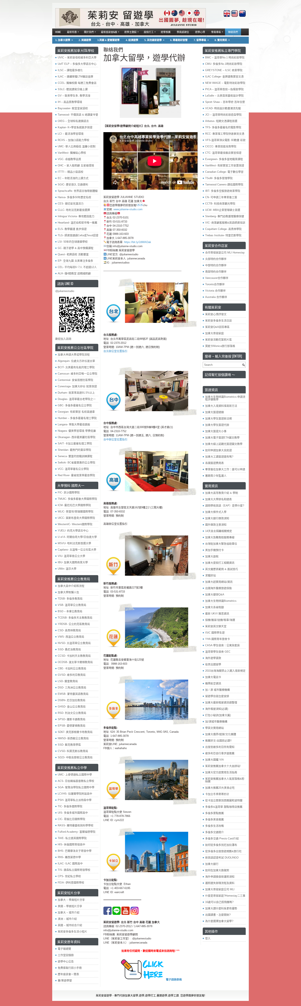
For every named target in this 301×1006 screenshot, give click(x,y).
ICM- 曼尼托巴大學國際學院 (74, 505)
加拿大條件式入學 (215, 511)
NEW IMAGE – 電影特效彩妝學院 (225, 82)
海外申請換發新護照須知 (219, 876)
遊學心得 (200, 32)
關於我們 (90, 32)
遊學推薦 (166, 32)
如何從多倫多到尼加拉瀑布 (221, 844)
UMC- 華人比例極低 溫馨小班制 (76, 146)
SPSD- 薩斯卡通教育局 (71, 719)
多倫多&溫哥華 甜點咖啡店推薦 (223, 806)
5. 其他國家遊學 (154, 40)
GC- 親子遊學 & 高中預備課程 (75, 248)
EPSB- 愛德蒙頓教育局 (71, 725)
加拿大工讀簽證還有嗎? (219, 456)
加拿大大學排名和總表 (218, 499)
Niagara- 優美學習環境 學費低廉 (77, 430)
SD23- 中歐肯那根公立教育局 (75, 757)
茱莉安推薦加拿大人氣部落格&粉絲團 (224, 780)
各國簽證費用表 (214, 462)
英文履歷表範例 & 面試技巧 (221, 569)
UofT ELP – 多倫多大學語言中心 (77, 63)
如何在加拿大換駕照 (217, 870)
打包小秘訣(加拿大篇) (218, 715)
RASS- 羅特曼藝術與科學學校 (75, 825)
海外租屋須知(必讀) (216, 708)
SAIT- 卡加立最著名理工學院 (75, 443)
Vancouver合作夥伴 (216, 277)
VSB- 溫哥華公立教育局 (72, 604)
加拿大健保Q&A (214, 594)
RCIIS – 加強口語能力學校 (73, 140)
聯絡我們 (233, 32)
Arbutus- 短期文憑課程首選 (221, 121)
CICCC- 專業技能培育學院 (220, 146)
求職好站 (210, 575)
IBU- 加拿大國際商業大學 (73, 562)
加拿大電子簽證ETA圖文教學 (222, 437)
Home (58, 32)
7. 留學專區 (201, 40)
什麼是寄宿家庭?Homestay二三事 (225, 895)
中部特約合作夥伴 (215, 265)
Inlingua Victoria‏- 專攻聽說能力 (76, 216)
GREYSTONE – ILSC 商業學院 (223, 70)
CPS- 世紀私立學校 (69, 876)
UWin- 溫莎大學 (67, 568)
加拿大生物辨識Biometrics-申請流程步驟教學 (225, 398)
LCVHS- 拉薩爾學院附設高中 (75, 793)
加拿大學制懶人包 (68, 592)
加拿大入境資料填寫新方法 (221, 405)
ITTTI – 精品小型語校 (70, 171)
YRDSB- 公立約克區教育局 (74, 624)
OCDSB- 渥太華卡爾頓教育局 (75, 662)
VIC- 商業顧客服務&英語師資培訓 (225, 222)
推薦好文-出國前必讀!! (218, 740)
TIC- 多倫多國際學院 (70, 806)
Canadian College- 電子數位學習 (224, 171)
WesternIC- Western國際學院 (75, 524)
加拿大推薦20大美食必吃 (220, 787)
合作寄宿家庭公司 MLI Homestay (225, 252)
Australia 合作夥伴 (216, 297)
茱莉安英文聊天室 (215, 626)
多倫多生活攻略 (214, 825)
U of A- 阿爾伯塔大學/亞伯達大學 (77, 536)
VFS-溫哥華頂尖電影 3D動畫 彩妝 (225, 140)
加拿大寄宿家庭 (214, 333)
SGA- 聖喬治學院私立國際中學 (76, 787)
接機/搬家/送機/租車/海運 (220, 619)
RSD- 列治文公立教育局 (72, 712)
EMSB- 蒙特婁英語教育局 (73, 693)
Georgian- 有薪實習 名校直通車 (76, 411)
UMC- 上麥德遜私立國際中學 (75, 774)
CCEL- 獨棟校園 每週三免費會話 (77, 82)
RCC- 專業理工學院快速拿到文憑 (224, 133)
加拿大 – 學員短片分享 (71, 899)
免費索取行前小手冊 (70, 967)
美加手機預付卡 (214, 550)
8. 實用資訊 (222, 40)
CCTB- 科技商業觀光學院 (220, 203)
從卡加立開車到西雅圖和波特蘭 (223, 800)
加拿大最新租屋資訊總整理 (221, 702)
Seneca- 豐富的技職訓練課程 (75, 456)
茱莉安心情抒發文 (215, 314)
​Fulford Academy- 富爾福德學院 (76, 831)
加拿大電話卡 (213, 677)
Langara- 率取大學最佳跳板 (74, 424)
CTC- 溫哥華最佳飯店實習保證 (223, 152)
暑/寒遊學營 (65, 980)
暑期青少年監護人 (215, 475)
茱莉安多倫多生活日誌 (218, 320)
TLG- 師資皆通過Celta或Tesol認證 (78, 235)
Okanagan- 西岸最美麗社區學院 (76, 437)
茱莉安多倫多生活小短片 (72, 931)
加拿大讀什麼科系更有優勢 (221, 908)
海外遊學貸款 (213, 658)
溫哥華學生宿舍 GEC (217, 651)
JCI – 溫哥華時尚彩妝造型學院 (223, 114)
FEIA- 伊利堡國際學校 (71, 882)
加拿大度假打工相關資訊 (219, 562)
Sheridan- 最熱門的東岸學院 (74, 449)
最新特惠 (73, 32)
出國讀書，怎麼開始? (218, 914)
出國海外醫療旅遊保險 (218, 588)
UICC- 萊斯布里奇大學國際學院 (76, 517)
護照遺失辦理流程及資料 (219, 883)
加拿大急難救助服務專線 (219, 537)
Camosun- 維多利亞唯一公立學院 (77, 373)
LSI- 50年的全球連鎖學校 (73, 241)
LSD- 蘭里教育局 (68, 681)
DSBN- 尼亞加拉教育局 (71, 700)
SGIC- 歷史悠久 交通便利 (73, 184)
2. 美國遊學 (85, 40)
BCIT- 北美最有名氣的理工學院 (76, 367)
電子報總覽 (64, 948)
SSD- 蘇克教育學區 (69, 744)
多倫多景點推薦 (214, 813)
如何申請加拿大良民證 (218, 450)
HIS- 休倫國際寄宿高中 (71, 844)
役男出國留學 (213, 664)
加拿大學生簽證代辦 (217, 424)
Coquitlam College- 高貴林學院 (223, 228)
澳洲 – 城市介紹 (67, 918)
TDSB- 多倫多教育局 (70, 598)
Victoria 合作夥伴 (215, 290)
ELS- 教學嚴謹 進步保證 (72, 228)
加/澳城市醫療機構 (216, 721)
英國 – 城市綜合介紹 (70, 925)
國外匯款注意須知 (215, 524)
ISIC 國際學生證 (215, 632)
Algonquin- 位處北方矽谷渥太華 (76, 360)
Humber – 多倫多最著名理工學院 (77, 418)
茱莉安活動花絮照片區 (218, 339)
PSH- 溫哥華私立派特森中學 (75, 800)
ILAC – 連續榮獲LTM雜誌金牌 (75, 76)
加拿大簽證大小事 (215, 431)
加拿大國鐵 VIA (214, 759)
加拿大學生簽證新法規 (218, 418)
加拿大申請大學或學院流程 (74, 354)
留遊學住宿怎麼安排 (217, 696)
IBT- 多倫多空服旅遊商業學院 (222, 190)
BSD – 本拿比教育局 (70, 611)
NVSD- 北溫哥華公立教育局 (74, 643)
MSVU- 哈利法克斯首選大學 (74, 543)
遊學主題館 (131, 32)
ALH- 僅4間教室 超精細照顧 (74, 273)
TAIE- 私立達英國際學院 (72, 838)
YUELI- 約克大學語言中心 (73, 530)
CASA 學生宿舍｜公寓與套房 (222, 645)
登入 (207, 938)
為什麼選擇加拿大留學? (219, 921)
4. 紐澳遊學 (132, 40)
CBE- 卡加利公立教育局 (72, 668)
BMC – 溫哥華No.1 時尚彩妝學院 (224, 57)
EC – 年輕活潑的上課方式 (73, 178)
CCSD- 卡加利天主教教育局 (74, 655)
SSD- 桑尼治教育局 (69, 649)
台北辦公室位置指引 (115, 351)
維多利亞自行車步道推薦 (219, 753)
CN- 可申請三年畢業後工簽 (221, 197)
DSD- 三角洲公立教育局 (72, 687)
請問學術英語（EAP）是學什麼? (224, 505)
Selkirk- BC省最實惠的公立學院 (76, 462)
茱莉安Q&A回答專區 (217, 326)
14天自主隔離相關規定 (218, 531)
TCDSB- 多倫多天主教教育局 (75, 617)
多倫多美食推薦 (214, 819)
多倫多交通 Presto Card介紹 (222, 838)
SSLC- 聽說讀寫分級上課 (73, 89)
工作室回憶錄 (66, 955)
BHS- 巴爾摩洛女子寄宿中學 (75, 850)
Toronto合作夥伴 (215, 284)
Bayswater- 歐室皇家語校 (73, 108)
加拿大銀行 (211, 863)
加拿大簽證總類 (214, 412)
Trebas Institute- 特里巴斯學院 (223, 235)
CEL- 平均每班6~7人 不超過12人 (77, 267)
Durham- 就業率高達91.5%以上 (76, 392)
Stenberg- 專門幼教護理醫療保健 (224, 216)
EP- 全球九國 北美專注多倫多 (75, 260)
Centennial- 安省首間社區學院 (75, 380)
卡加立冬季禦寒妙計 (217, 794)
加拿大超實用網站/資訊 (219, 581)
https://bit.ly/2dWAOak (137, 242)
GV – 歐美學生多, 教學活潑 (74, 95)
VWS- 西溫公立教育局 (71, 636)
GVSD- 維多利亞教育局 (72, 674)
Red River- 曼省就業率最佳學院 (76, 475)
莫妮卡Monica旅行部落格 (220, 345)
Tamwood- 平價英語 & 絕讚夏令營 (78, 114)
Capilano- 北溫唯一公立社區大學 (77, 549)
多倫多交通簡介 (214, 832)
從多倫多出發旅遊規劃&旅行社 (223, 851)
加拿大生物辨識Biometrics (220, 600)
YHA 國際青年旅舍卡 (217, 638)
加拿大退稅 (211, 556)
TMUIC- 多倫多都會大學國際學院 (77, 498)
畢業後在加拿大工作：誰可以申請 (225, 469)
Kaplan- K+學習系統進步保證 (75, 127)
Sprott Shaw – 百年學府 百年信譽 (225, 101)
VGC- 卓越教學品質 (69, 159)
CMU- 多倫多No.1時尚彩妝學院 (223, 63)
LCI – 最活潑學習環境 (71, 133)
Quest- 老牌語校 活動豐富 (73, 254)
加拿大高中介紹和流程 (71, 585)
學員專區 (217, 32)
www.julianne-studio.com (128, 209)
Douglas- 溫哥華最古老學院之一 (77, 399)
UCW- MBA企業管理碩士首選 (222, 209)
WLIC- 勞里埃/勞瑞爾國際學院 (75, 511)
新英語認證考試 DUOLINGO (222, 857)
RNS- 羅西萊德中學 (69, 857)
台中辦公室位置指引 (115, 439)
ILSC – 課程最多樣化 (70, 70)
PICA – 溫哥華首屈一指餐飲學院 (224, 89)
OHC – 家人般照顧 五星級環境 (76, 165)
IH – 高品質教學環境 (70, 101)
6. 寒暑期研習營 (179, 40)
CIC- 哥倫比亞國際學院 (71, 819)
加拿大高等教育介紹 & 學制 (221, 492)
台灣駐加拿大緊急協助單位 (221, 543)
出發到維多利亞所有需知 (219, 746)
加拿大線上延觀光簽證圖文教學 (223, 443)
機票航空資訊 (213, 683)
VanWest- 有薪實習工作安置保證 (224, 165)
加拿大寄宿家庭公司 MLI (219, 889)
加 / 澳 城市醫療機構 (217, 689)
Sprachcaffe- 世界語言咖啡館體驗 (78, 190)
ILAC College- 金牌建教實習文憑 (224, 76)
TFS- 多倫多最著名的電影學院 (223, 127)
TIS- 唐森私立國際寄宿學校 (74, 869)
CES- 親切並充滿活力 (71, 203)
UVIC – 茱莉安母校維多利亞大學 (77, 57)
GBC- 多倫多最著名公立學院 (75, 405)
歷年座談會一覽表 (68, 974)
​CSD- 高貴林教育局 (69, 630)
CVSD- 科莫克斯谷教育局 (73, 751)
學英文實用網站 (214, 727)
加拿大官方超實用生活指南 (221, 772)
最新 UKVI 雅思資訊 (217, 613)
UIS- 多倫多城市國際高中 (73, 812)
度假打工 (150, 32)
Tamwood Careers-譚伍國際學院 (224, 184)
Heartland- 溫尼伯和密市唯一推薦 (77, 222)
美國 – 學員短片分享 (70, 906)
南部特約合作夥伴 (215, 271)
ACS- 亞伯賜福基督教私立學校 (76, 780)
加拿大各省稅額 (214, 607)
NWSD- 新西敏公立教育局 (73, 738)
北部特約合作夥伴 (215, 258)
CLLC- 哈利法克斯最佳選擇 (74, 209)
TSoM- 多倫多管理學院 (219, 178)
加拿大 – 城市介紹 (68, 912)
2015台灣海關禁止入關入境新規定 (225, 670)
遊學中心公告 (66, 961)
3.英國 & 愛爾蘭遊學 (108, 40)
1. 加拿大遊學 (64, 40)
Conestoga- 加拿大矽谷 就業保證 (77, 386)
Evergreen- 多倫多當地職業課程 (224, 159)
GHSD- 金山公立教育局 (72, 706)
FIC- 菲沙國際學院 (69, 492)
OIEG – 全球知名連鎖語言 (73, 121)
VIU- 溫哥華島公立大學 (71, 556)
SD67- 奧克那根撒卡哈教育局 (75, 731)
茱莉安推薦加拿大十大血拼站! (223, 766)
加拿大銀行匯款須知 (217, 518)
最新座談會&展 (110, 32)
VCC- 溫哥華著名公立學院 (73, 468)
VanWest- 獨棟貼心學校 (72, 152)
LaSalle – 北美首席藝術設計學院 (224, 95)
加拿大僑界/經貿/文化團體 (220, 734)
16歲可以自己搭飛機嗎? (219, 902)
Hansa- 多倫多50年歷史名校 (74, 197)
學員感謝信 (183, 32)
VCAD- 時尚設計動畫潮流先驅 (223, 108)
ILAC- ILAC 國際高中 (70, 863)
